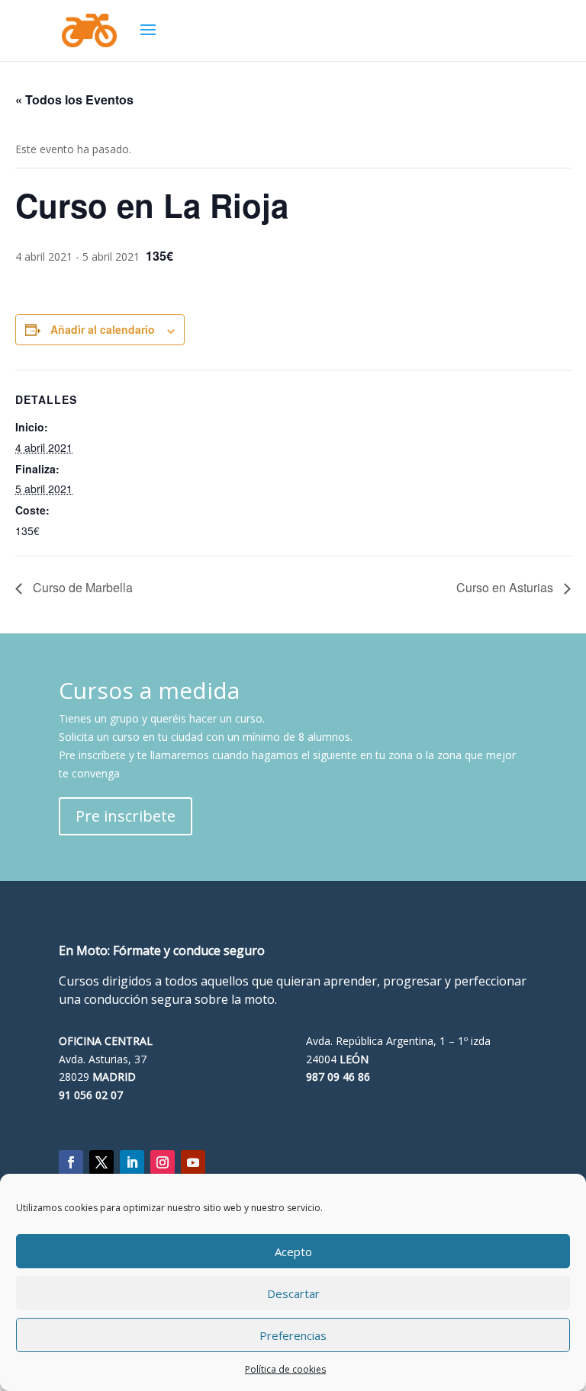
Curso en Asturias (506, 587)
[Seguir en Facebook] (71, 1162)
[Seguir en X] (101, 1162)
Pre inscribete (125, 816)
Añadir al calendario (102, 329)
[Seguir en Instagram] (162, 1162)
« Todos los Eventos (74, 99)
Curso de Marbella (81, 587)
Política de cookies (285, 1369)
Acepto (293, 1251)
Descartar (293, 1293)
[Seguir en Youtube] (193, 1162)
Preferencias (293, 1335)
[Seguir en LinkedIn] (132, 1162)
